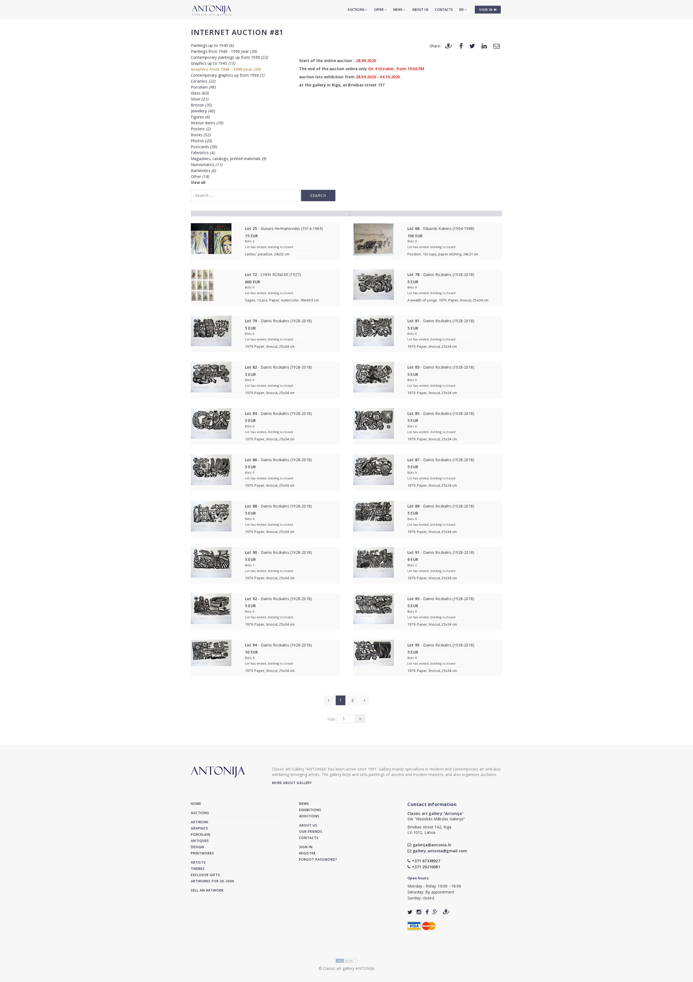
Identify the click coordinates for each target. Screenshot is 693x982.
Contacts (444, 9)
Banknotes (203, 170)
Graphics (199, 828)
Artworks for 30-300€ (212, 881)
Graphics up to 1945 (213, 63)
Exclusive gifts (205, 875)
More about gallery (292, 783)
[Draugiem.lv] (448, 46)
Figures (200, 116)
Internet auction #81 (237, 32)
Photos (201, 140)
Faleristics (202, 152)
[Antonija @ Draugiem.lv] (446, 912)
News (398, 9)
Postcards (204, 146)
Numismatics (206, 164)
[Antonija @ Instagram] (419, 912)
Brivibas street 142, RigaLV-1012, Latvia (429, 829)
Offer (379, 9)
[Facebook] (461, 46)
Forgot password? (318, 859)
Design (197, 847)
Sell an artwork (207, 890)
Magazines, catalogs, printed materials (228, 158)
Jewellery (203, 110)
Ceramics (203, 81)
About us (420, 9)
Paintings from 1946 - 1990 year (224, 51)
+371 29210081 (426, 866)
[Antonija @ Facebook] (427, 912)
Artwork (199, 822)
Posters (200, 128)
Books (200, 134)
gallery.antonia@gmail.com (440, 850)
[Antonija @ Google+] (435, 912)
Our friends (310, 831)
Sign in (306, 847)
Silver (199, 99)
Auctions (356, 9)
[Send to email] (496, 46)
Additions (309, 816)
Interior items (207, 122)
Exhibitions (310, 810)
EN (462, 9)
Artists (198, 862)
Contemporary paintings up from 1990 (229, 57)
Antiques (200, 840)
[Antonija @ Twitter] (410, 912)
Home (196, 803)
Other (200, 176)
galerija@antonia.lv (432, 844)
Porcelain (203, 87)
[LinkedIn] (484, 46)
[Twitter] (472, 46)
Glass (199, 93)
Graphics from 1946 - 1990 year (226, 69)
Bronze (201, 105)
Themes (198, 868)
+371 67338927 (426, 860)
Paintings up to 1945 (212, 45)
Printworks (202, 853)
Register (307, 853)
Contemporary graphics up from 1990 (227, 75)
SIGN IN (486, 9)
